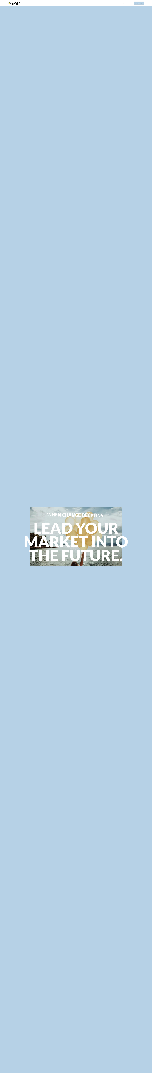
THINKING (129, 3)
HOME (123, 3)
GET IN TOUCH (139, 3)
